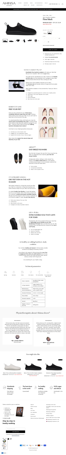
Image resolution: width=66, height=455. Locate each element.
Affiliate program (50, 415)
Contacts (32, 414)
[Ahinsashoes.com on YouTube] (8, 439)
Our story (33, 410)
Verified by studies (42, 391)
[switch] (4, 448)
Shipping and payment (51, 409)
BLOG (32, 5)
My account (33, 416)
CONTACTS (39, 5)
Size (44, 36)
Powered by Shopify (33, 450)
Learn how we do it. (15, 435)
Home (44, 15)
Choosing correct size (50, 404)
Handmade (56, 391)
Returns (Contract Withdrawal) (37, 418)
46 (48, 41)
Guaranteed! (26, 391)
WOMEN (26, 2)
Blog (31, 408)
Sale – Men (48, 15)
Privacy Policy (49, 413)
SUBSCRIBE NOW (15, 431)
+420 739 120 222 (53, 4)
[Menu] (6, 439)
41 (48, 38)
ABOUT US (26, 5)
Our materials (34, 412)
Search (32, 404)
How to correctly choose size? (48, 45)
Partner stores (34, 406)
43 (55, 38)
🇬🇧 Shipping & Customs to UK (52, 421)
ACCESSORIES (39, 2)
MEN (31, 2)
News (20, 2)
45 (44, 41)
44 (59, 38)
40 (44, 38)
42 (52, 38)
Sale (46, 2)
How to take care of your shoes (53, 417)
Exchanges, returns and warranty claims (53, 407)
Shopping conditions (50, 411)
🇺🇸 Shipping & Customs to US (52, 419)
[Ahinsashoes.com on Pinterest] (11, 439)
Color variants (48, 30)
